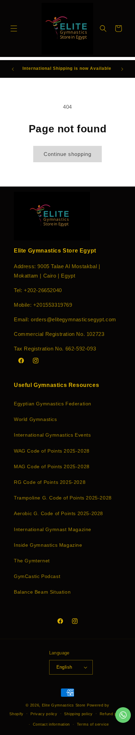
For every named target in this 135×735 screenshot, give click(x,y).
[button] (13, 28)
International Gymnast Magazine (52, 529)
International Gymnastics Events (52, 435)
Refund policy (113, 714)
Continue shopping (67, 154)
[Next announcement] (122, 69)
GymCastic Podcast (37, 576)
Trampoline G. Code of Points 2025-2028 (63, 498)
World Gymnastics (35, 419)
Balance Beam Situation (42, 592)
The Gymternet (32, 560)
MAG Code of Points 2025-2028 (52, 466)
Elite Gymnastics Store (64, 705)
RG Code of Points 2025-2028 (50, 482)
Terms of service (93, 724)
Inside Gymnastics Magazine (48, 545)
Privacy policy (43, 714)
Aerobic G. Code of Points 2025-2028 (58, 513)
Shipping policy (78, 714)
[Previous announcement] (12, 69)
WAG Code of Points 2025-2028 (52, 451)
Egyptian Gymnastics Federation (52, 403)
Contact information (51, 724)
